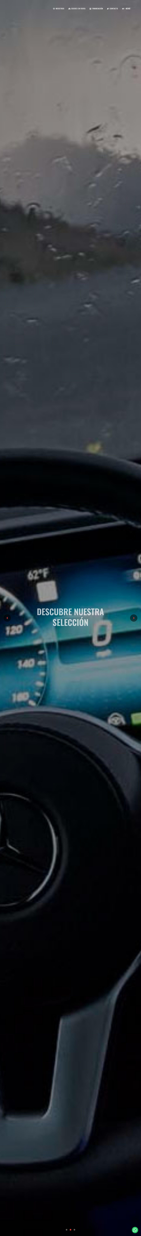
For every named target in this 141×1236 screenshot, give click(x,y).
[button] (135, 1230)
